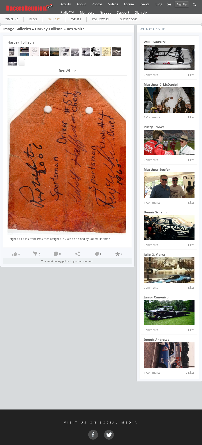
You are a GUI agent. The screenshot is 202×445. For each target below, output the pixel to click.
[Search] (194, 4)
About (81, 4)
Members (87, 12)
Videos (113, 4)
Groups (105, 12)
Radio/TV (67, 12)
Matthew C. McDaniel (161, 84)
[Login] (169, 4)
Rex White (76, 28)
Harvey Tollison (49, 28)
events (76, 19)
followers (100, 19)
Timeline (11, 19)
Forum (129, 4)
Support (123, 12)
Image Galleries (17, 28)
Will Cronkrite (155, 42)
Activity (65, 4)
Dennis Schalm (155, 212)
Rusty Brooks (154, 127)
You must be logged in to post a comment (67, 261)
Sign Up (182, 4)
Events (145, 4)
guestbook (128, 19)
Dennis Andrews (156, 339)
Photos (97, 4)
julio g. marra (154, 254)
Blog (158, 4)
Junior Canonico (156, 297)
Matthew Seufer (157, 169)
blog (33, 19)
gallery (54, 19)
